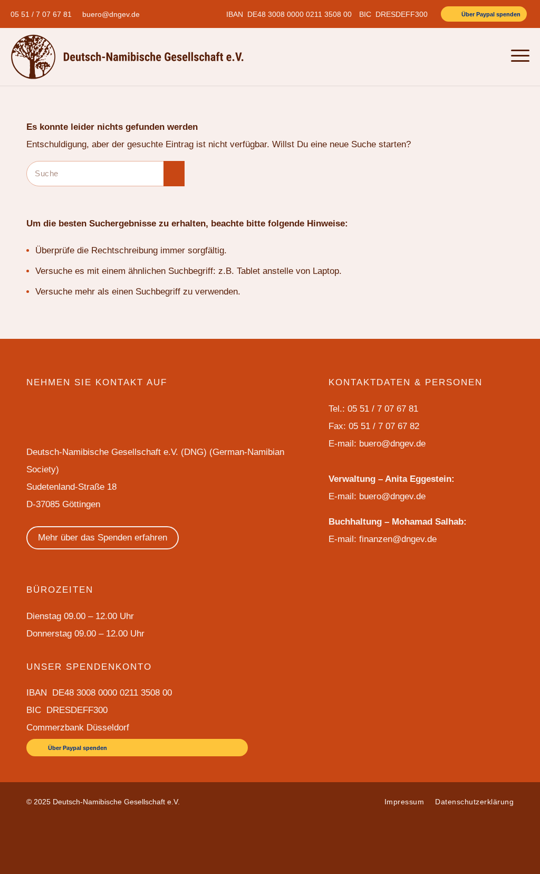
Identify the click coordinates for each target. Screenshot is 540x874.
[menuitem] (44, 14)
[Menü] (517, 56)
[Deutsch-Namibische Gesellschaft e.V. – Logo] (127, 56)
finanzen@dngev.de (398, 539)
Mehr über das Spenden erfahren (102, 538)
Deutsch (466, 56)
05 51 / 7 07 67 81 (41, 14)
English (435, 56)
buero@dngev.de (111, 14)
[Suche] (493, 56)
